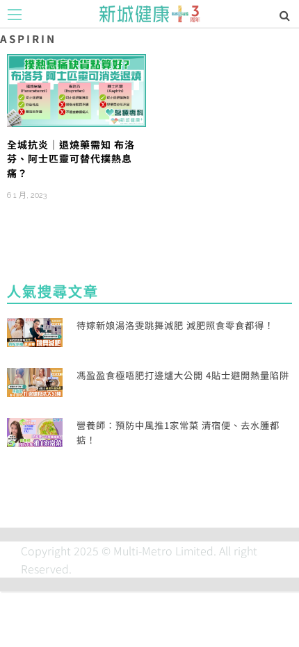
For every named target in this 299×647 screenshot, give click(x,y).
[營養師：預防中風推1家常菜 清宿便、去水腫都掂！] (35, 430)
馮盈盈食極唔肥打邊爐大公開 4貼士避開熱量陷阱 (182, 375)
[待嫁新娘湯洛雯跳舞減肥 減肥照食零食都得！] (35, 330)
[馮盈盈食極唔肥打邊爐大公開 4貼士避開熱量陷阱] (35, 380)
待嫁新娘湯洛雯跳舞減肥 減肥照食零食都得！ (175, 325)
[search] (285, 14)
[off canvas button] (15, 15)
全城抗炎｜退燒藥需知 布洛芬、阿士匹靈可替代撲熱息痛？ (71, 158)
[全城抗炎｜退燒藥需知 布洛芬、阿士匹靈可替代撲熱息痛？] (76, 89)
